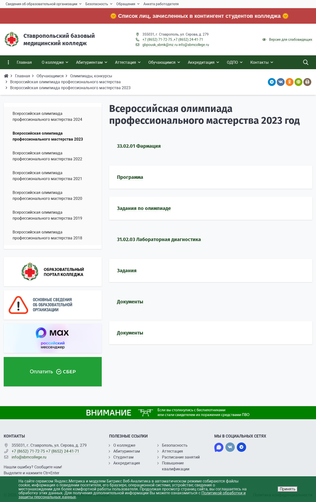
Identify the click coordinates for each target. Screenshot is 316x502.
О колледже (124, 445)
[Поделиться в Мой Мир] (298, 82)
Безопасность (175, 445)
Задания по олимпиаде (144, 208)
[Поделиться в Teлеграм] (272, 82)
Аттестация (172, 451)
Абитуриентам (126, 451)
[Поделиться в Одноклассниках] (290, 82)
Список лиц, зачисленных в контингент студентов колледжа (191, 16)
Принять (288, 489)
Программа (130, 177)
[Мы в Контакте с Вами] (230, 447)
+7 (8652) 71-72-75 (157, 40)
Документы (130, 333)
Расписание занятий (181, 457)
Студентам (123, 457)
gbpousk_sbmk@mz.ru (160, 45)
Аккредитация (126, 463)
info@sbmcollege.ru (193, 45)
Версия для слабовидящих (290, 40)
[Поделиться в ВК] (281, 82)
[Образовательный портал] (53, 271)
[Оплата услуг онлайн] (53, 371)
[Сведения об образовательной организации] (53, 305)
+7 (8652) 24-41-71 (188, 40)
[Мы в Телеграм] (241, 447)
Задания (127, 270)
